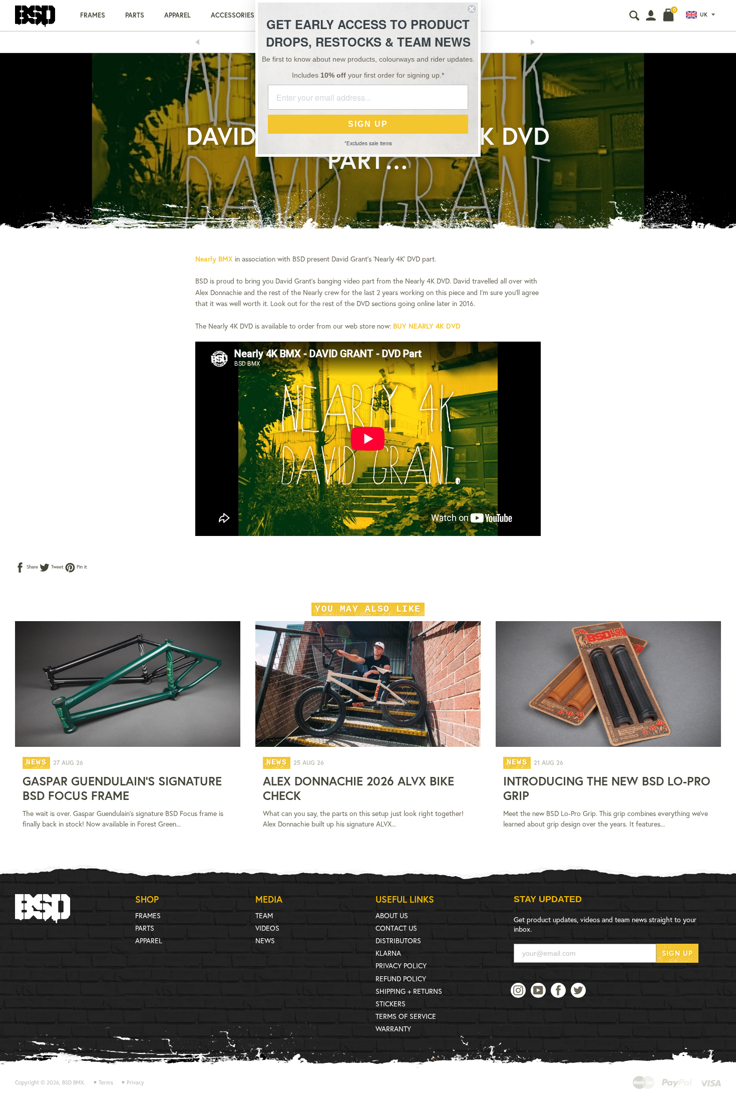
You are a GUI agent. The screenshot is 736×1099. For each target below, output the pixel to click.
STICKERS (391, 1003)
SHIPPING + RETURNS (409, 991)
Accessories (232, 15)
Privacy (135, 1082)
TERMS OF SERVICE (406, 1016)
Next (536, 42)
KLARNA (388, 953)
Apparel (177, 15)
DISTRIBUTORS (398, 940)
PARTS (144, 928)
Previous (200, 42)
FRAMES (148, 915)
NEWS (265, 940)
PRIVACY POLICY (401, 965)
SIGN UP (677, 953)
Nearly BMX (214, 258)
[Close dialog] (472, 9)
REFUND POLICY (401, 978)
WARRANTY (393, 1028)
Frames (92, 15)
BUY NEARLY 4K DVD (427, 326)
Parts (134, 15)
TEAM (264, 915)
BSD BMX (73, 1082)
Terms (106, 1082)
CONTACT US (396, 928)
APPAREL (148, 940)
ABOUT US (392, 915)
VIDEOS (267, 928)
